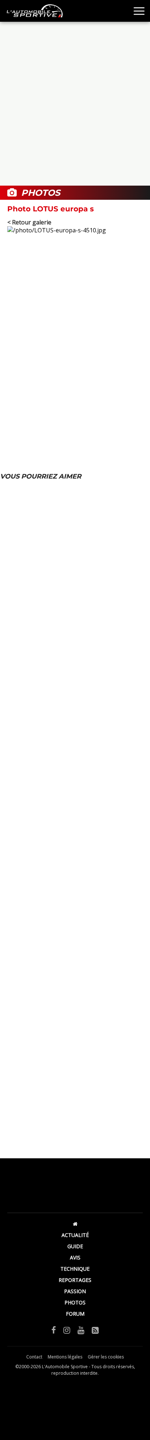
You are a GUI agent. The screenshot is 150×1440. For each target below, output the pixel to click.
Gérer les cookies (106, 1357)
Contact (34, 1357)
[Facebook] (53, 1329)
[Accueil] (75, 1223)
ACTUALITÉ (75, 1235)
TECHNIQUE (75, 1268)
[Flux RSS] (95, 1329)
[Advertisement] (75, 103)
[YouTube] (81, 1329)
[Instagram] (66, 1329)
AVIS (75, 1257)
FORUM (75, 1313)
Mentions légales (65, 1357)
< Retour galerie (29, 222)
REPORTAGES (75, 1279)
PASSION (75, 1291)
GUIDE (75, 1246)
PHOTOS (75, 1302)
